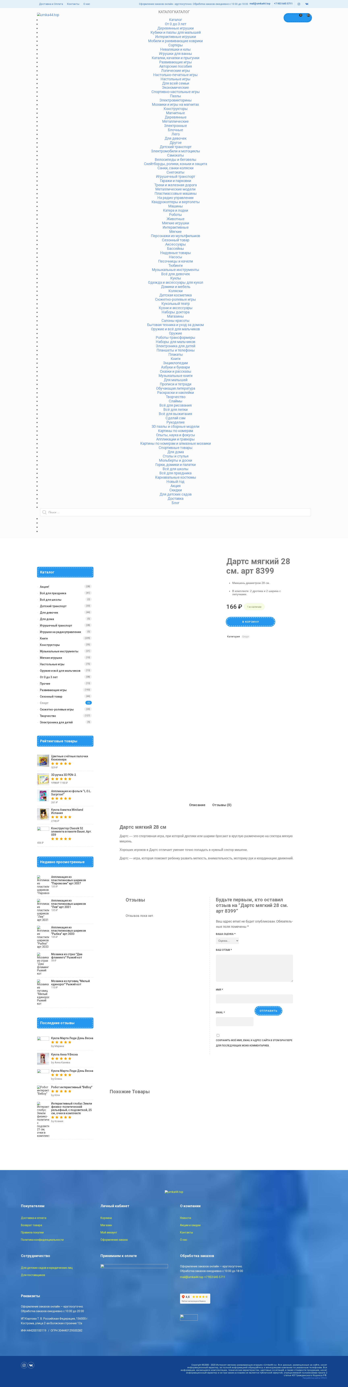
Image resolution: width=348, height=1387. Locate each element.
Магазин (106, 1225)
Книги (44, 638)
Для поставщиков (33, 1275)
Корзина (106, 1218)
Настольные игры (52, 664)
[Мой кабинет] (289, 17)
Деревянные (175, 117)
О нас (86, 3)
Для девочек (175, 138)
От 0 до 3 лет (49, 677)
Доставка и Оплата (51, 3)
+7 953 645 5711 (283, 3)
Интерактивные (176, 227)
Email (220, 1012)
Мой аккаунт (108, 1232)
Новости (185, 1218)
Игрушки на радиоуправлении (60, 632)
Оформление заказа (114, 1239)
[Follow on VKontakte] (307, 4)
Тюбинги (175, 265)
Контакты (73, 3)
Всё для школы (50, 599)
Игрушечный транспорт (56, 625)
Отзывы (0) (221, 805)
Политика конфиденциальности (42, 1239)
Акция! (44, 586)
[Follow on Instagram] (299, 4)
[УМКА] (48, 15)
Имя (219, 989)
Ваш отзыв (224, 950)
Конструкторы (50, 644)
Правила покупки (32, 1232)
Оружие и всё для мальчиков (60, 670)
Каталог (175, 20)
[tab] (197, 805)
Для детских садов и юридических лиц (47, 1267)
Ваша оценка (225, 934)
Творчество (48, 716)
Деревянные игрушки (175, 28)
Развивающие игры (53, 690)
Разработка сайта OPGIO (315, 1378)
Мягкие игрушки (51, 657)
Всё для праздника (53, 593)
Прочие (45, 683)
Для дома (47, 619)
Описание (197, 805)
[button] (174, 12)
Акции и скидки (190, 1225)
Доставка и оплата (33, 1218)
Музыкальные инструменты (59, 651)
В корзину (250, 621)
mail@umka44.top (260, 3)
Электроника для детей (56, 722)
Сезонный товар (51, 696)
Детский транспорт (53, 606)
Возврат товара (31, 1225)
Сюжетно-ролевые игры (57, 709)
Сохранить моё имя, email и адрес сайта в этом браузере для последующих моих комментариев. (254, 1043)
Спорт (245, 636)
